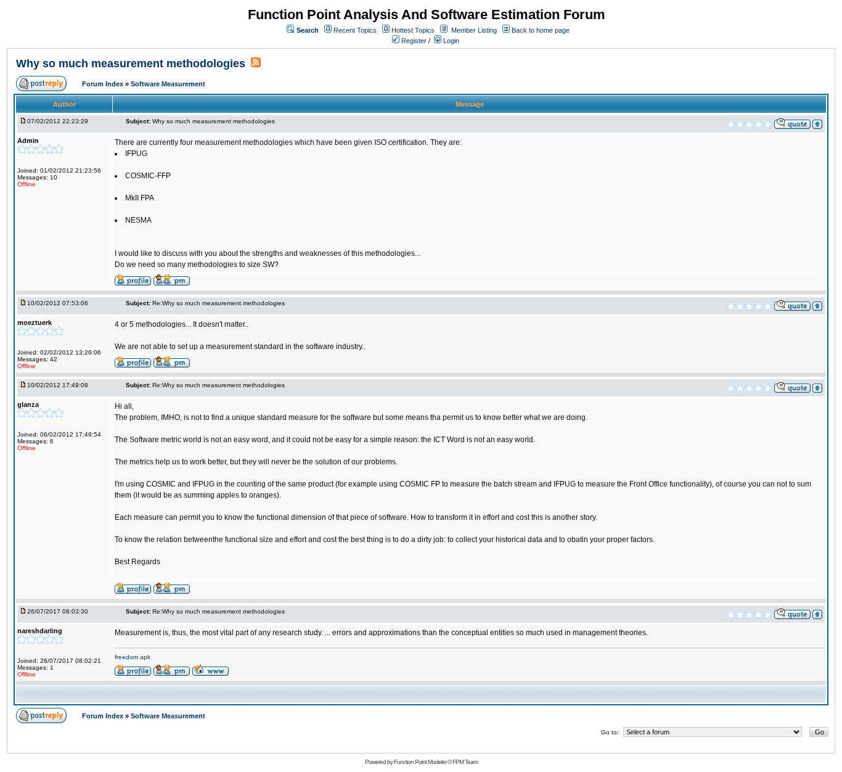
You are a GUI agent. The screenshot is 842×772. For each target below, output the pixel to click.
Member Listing (474, 30)
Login (450, 40)
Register (413, 40)
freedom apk (132, 657)
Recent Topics (355, 30)
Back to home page (541, 30)
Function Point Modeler (420, 761)
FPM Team (465, 761)
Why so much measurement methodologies (132, 63)
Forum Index (103, 84)
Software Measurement (168, 84)
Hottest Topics (413, 30)
